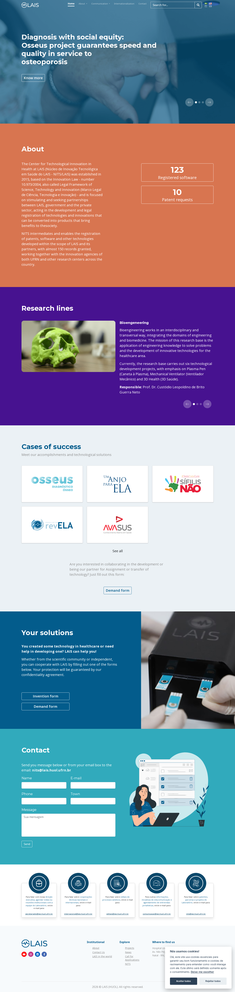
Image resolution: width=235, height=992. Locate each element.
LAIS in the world (102, 956)
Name (27, 778)
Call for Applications (132, 958)
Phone (27, 794)
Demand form (117, 590)
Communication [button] (99, 3)
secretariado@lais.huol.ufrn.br (39, 914)
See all (118, 551)
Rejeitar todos (213, 981)
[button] (189, 102)
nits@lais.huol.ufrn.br (196, 914)
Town (75, 794)
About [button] (82, 3)
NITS (128, 964)
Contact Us (98, 952)
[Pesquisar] (198, 5)
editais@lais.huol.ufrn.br (117, 914)
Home (71, 3)
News (128, 952)
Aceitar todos (183, 981)
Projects (129, 948)
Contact (142, 3)
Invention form (45, 696)
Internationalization (124, 3)
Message (29, 810)
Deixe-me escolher (202, 971)
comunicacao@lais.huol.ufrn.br (157, 914)
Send (27, 844)
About (95, 948)
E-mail (76, 778)
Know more (33, 78)
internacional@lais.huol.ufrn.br (78, 914)
